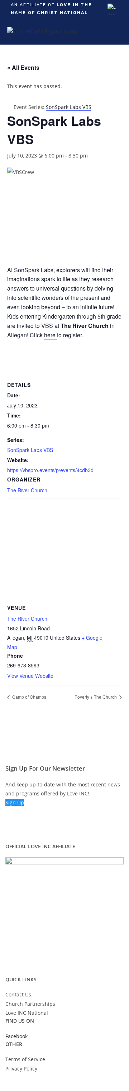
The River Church (27, 490)
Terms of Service (25, 1059)
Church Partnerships (30, 1003)
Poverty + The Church (96, 697)
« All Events (23, 67)
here (50, 335)
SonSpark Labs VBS (30, 449)
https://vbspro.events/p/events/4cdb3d (50, 470)
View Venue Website (30, 675)
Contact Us (18, 994)
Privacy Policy (21, 1068)
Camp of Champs (28, 697)
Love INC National (26, 1012)
